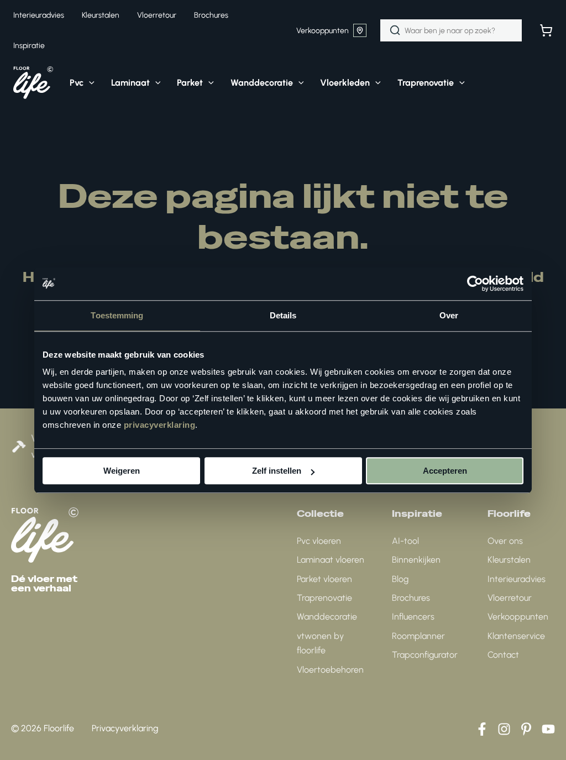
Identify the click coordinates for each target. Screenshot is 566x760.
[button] (89, 83)
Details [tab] (283, 315)
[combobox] (451, 30)
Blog (400, 579)
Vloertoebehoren (330, 669)
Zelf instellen (276, 470)
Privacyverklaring (125, 728)
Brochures (411, 598)
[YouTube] (548, 729)
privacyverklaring (160, 424)
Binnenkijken (416, 559)
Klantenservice (516, 636)
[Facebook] (482, 729)
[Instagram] (504, 729)
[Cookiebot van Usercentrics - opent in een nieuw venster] (475, 283)
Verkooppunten (322, 30)
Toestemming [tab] (117, 315)
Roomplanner (418, 636)
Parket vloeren (324, 579)
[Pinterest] (526, 729)
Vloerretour (510, 598)
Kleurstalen (509, 559)
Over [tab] (448, 315)
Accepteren (445, 470)
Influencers (413, 616)
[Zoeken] (395, 30)
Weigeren (121, 470)
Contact (503, 654)
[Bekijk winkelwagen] (546, 30)
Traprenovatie (324, 598)
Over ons (505, 541)
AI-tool (405, 541)
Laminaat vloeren (330, 559)
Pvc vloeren (319, 541)
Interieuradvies (517, 579)
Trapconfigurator (425, 654)
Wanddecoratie (327, 616)
